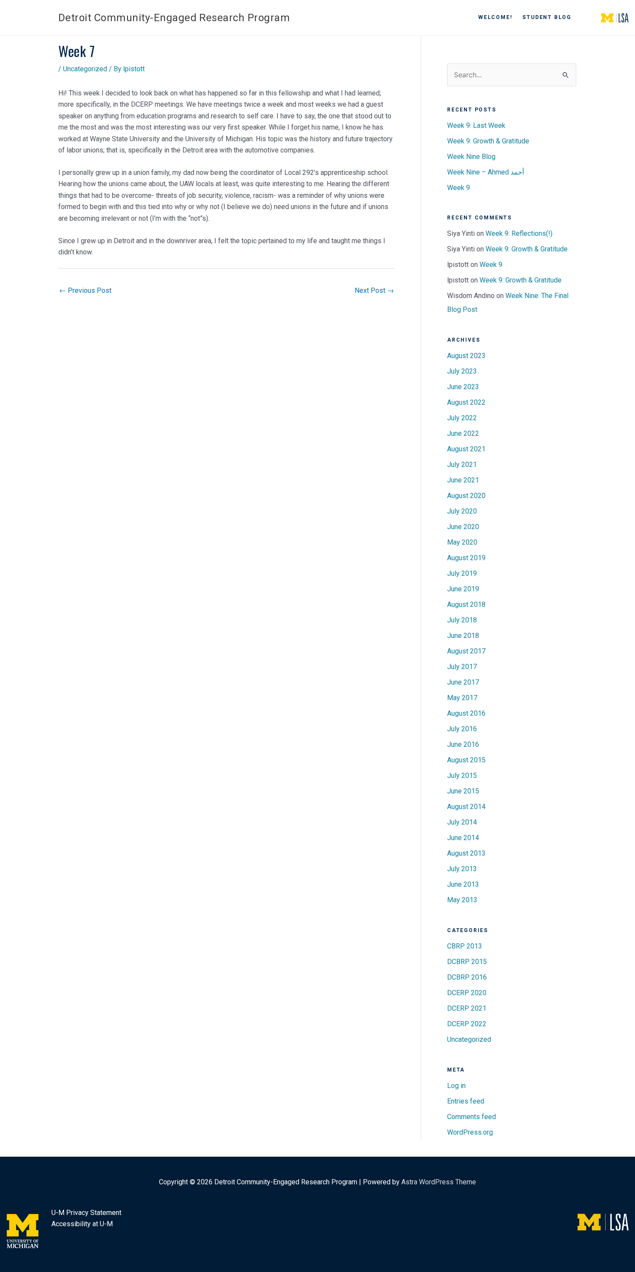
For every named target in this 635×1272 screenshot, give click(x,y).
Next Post (374, 290)
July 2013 (462, 869)
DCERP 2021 (466, 1008)
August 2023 (466, 356)
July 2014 (462, 822)
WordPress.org (470, 1132)
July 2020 (462, 511)
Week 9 (458, 188)
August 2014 (466, 807)
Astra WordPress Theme (438, 1182)
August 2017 (466, 651)
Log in (456, 1086)
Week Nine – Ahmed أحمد (485, 172)
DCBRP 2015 (467, 962)
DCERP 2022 (466, 1024)
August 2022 (466, 402)
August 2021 (466, 449)
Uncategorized (85, 69)
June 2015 (463, 791)
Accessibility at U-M (82, 1224)
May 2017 (462, 698)
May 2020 (462, 542)
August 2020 (466, 496)
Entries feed (465, 1101)
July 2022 (462, 418)
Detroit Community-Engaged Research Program (174, 18)
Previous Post (85, 290)
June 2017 (463, 682)
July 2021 (462, 464)
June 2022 (463, 433)
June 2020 (463, 527)
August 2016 (466, 713)
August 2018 (466, 604)
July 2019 (462, 573)
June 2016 (463, 744)
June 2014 (463, 838)
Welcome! (495, 17)
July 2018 (462, 620)
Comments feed (471, 1117)
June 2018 (463, 635)
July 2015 (462, 775)
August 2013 (466, 853)
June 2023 (463, 387)
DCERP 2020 (466, 993)
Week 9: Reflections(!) (519, 233)
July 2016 (462, 729)
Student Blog (547, 17)
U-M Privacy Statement (86, 1213)
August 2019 (466, 558)
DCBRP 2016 (467, 977)
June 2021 (463, 480)
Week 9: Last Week (476, 125)
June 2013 (463, 884)
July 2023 (462, 371)
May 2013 (462, 900)
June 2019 (463, 589)
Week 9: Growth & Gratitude (488, 141)
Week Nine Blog (471, 156)
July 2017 (462, 667)
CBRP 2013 (464, 946)
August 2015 (466, 760)
